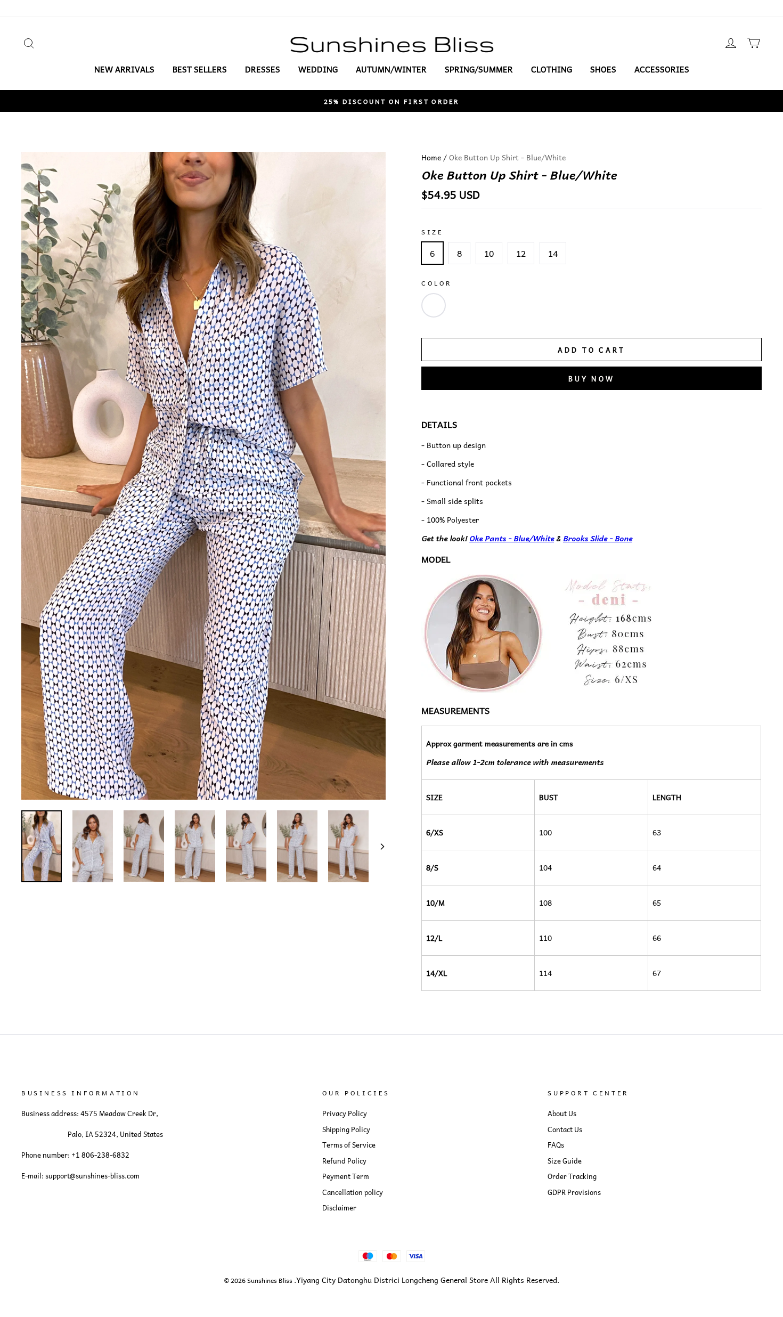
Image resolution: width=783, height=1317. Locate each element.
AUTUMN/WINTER (391, 69)
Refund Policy (344, 1161)
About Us (562, 1113)
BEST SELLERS (200, 69)
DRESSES (262, 69)
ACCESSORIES (661, 69)
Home (431, 157)
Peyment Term (345, 1176)
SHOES (603, 69)
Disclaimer (339, 1207)
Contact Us (565, 1129)
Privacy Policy (344, 1113)
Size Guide (565, 1161)
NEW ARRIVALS (124, 69)
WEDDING (318, 69)
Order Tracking (572, 1176)
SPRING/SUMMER (479, 69)
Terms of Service (349, 1145)
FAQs (556, 1145)
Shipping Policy (346, 1129)
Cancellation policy (352, 1192)
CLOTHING (551, 69)
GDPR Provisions (574, 1192)
